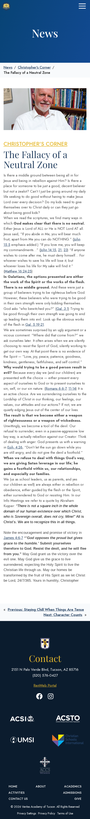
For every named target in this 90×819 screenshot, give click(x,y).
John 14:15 (48, 249)
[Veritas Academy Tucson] (6, 6)
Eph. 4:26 (14, 447)
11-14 (72, 388)
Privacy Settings (26, 813)
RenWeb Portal (45, 685)
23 (65, 249)
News (8, 67)
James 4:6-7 (13, 538)
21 (60, 249)
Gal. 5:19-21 (34, 324)
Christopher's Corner (34, 67)
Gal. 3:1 (62, 308)
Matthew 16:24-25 (18, 271)
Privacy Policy (46, 813)
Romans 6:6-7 (55, 388)
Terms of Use (65, 813)
